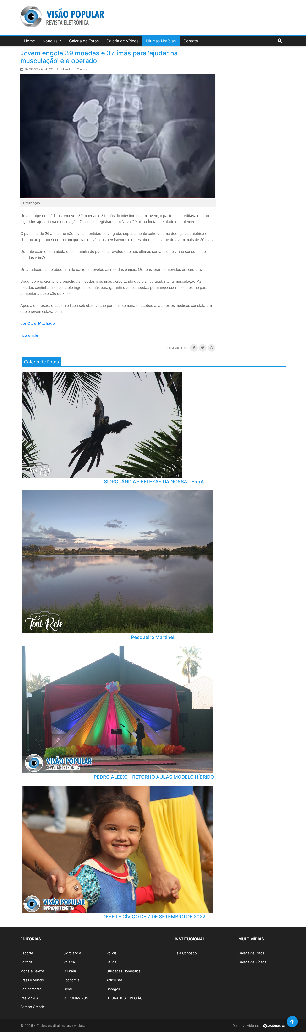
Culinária (70, 971)
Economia (71, 980)
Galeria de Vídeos (122, 40)
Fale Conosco (186, 953)
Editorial (26, 962)
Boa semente (30, 989)
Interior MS (29, 998)
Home (29, 40)
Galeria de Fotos (84, 40)
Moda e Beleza (32, 971)
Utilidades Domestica (123, 971)
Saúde (111, 962)
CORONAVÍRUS (75, 998)
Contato (190, 40)
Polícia (111, 953)
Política (69, 962)
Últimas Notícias (161, 40)
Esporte (26, 953)
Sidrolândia (72, 953)
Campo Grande (32, 1007)
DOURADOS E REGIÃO (124, 998)
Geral (67, 989)
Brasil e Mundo (32, 980)
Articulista (114, 980)
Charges (113, 989)
